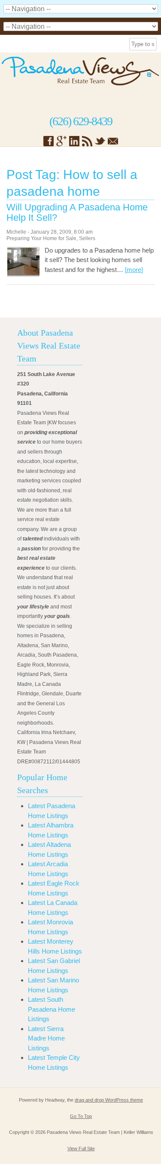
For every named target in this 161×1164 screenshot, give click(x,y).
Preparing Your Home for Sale (41, 238)
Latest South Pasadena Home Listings (51, 1009)
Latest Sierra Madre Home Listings (46, 1038)
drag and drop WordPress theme (109, 1099)
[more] (134, 269)
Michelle (16, 232)
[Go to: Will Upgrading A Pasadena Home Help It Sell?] (23, 275)
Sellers (87, 238)
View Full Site (81, 1148)
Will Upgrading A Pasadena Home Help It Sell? (77, 212)
